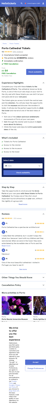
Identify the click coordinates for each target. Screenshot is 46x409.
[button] (23, 82)
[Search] (22, 3)
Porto (5, 43)
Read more (23, 204)
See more (23, 269)
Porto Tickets (14, 43)
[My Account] (43, 3)
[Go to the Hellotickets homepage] (9, 3)
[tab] (23, 82)
